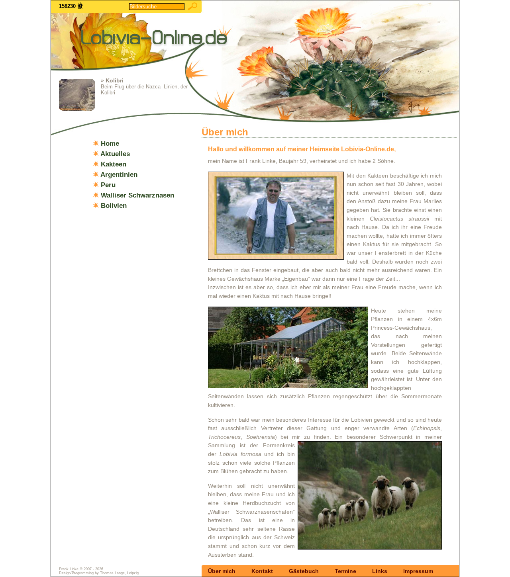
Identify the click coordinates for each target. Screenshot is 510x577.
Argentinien (118, 174)
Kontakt (262, 571)
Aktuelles (115, 154)
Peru (108, 185)
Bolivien (114, 205)
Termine (345, 571)
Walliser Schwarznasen (137, 195)
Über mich (221, 571)
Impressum (418, 571)
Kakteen (113, 164)
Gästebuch (304, 571)
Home (110, 143)
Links (379, 571)
